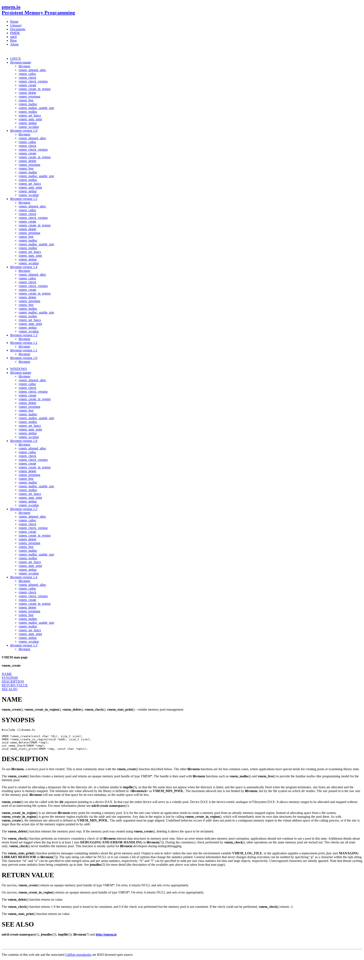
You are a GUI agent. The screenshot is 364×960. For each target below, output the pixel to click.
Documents (17, 29)
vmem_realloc (28, 111)
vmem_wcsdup (29, 127)
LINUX (15, 58)
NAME (7, 674)
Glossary (16, 25)
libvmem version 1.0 (23, 358)
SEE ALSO (9, 689)
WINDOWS (18, 369)
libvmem (24, 66)
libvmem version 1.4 (23, 267)
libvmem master (20, 62)
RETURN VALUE (15, 685)
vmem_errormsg (29, 96)
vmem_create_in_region (35, 89)
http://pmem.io (106, 934)
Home (14, 21)
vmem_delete (27, 92)
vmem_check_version (33, 81)
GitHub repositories (78, 954)
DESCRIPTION (13, 681)
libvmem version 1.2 (23, 342)
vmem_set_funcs (30, 115)
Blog (13, 40)
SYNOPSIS (10, 677)
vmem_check (27, 77)
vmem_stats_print (30, 119)
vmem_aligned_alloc (32, 70)
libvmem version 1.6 (23, 130)
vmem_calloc (27, 74)
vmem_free (26, 100)
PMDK (15, 33)
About (14, 44)
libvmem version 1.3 (23, 335)
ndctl (13, 37)
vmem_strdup (28, 123)
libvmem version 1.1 (23, 350)
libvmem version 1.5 (23, 199)
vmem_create (27, 85)
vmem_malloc (28, 104)
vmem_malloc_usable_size (36, 108)
